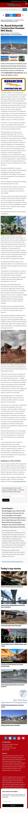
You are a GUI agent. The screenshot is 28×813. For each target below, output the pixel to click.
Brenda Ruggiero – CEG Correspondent (11, 34)
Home (2, 20)
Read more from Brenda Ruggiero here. (12, 561)
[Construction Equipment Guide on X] (11, 739)
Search (24, 9)
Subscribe (6, 500)
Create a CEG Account (16, 1)
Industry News (8, 20)
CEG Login (24, 1)
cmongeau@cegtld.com (19, 481)
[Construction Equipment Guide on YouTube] (24, 739)
